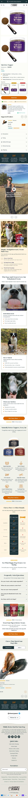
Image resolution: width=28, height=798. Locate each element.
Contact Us (14, 760)
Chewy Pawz (15, 792)
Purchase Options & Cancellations (17, 781)
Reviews (14, 758)
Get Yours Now (13, 418)
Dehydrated (8, 647)
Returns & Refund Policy (13, 777)
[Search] (4, 5)
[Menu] (1, 5)
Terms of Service (21, 779)
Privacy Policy (14, 779)
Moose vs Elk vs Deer (14, 748)
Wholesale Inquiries (7, 779)
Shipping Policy (4, 777)
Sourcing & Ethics (14, 753)
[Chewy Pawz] (14, 5)
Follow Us (13, 717)
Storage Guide (14, 755)
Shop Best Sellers (13, 498)
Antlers (19, 647)
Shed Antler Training (14, 751)
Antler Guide (14, 746)
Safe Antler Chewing (14, 744)
